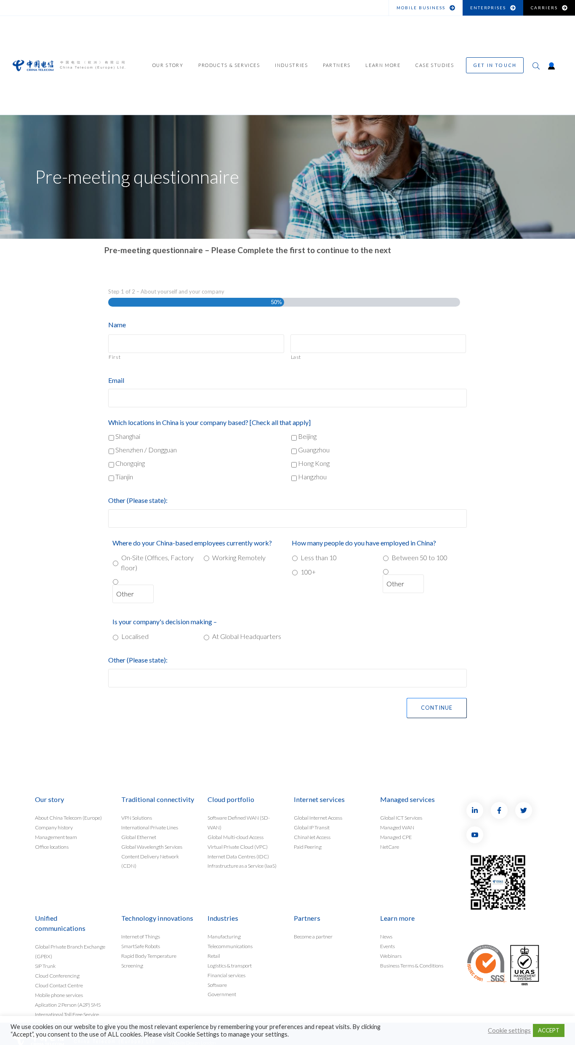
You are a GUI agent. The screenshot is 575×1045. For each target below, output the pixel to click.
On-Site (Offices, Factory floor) (157, 562)
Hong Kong (314, 463)
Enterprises (488, 7)
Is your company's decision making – (164, 621)
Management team (56, 837)
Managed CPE (396, 837)
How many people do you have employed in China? (364, 543)
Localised (135, 636)
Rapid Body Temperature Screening (148, 960)
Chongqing (130, 463)
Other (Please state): (138, 500)
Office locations (52, 846)
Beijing (307, 436)
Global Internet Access (318, 817)
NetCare (389, 846)
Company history (54, 827)
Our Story (168, 65)
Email (116, 380)
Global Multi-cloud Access (236, 837)
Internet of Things (140, 936)
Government (222, 994)
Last (296, 357)
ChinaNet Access (312, 837)
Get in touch (494, 65)
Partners (337, 65)
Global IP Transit (312, 827)
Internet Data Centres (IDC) (238, 856)
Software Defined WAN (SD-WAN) (239, 822)
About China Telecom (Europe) (68, 817)
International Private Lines (149, 827)
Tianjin (124, 477)
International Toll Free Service (67, 1014)
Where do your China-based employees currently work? (192, 543)
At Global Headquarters (246, 636)
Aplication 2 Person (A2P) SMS (68, 1004)
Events (387, 946)
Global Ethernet (138, 837)
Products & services (229, 65)
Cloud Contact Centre (59, 985)
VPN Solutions (136, 817)
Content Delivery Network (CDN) (150, 861)
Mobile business (421, 7)
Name (117, 325)
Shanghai (127, 436)
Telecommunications (230, 946)
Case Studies (434, 65)
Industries (291, 65)
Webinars (391, 955)
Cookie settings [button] (509, 1030)
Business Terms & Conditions (411, 965)
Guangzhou (314, 450)
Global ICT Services (401, 817)
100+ (308, 572)
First (114, 357)
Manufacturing (224, 936)
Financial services (226, 975)
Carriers (544, 7)
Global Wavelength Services (151, 846)
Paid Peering (308, 846)
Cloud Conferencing (57, 975)
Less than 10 (319, 557)
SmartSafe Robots (140, 946)
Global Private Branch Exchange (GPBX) (70, 951)
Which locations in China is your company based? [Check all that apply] (209, 422)
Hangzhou (312, 477)
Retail (214, 955)
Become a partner (313, 936)
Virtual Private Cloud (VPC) (238, 846)
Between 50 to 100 (419, 557)
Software (217, 984)
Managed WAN (397, 827)
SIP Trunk (45, 965)
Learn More (382, 65)
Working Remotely (239, 557)
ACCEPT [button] (548, 1030)
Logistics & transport (230, 965)
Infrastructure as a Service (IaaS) (242, 866)
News (386, 936)
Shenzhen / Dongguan (146, 450)
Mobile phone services (59, 995)
